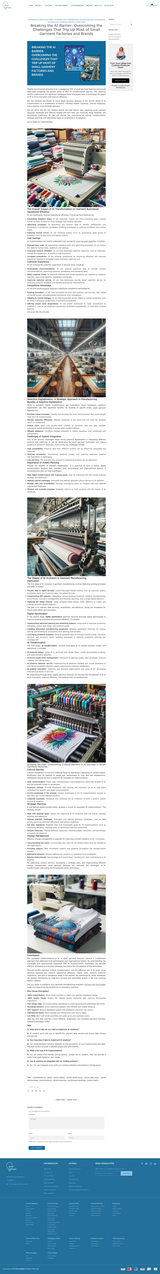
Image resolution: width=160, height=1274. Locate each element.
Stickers (50, 1241)
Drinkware (116, 1203)
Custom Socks (53, 1203)
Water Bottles (116, 1208)
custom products (99, 19)
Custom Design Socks (60, 19)
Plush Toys (29, 1241)
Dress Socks (51, 1218)
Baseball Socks (52, 1215)
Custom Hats (74, 1203)
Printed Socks (52, 1208)
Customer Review (77, 5)
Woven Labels (52, 1243)
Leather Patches (96, 1211)
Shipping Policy (49, 1179)
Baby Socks (51, 1231)
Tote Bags (51, 1258)
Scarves (28, 1220)
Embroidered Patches (97, 1206)
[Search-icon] (147, 5)
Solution (48, 5)
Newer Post (72, 1099)
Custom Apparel (32, 1203)
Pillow (28, 1243)
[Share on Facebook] (28, 1091)
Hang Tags (51, 1248)
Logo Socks (51, 1213)
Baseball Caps (73, 1206)
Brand (41, 19)
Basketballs (94, 1241)
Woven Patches (95, 1215)
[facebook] (142, 1164)
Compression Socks (54, 1222)
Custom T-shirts (80, 22)
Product (38, 5)
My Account (109, 5)
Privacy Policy (49, 1176)
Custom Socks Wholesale (67, 22)
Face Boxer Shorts (31, 1218)
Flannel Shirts (30, 1208)
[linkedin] (155, 1164)
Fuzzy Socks (51, 1224)
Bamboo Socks (52, 1227)
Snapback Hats (74, 1208)
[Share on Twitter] (32, 1091)
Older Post (60, 1099)
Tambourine (94, 1243)
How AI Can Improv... (115, 36)
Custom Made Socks (73, 19)
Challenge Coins (74, 1246)
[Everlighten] (11, 1168)
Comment (32, 1114)
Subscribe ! (126, 1173)
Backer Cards (52, 1246)
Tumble (114, 1211)
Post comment (36, 1148)
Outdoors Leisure (97, 1238)
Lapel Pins (72, 1241)
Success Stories (61, 5)
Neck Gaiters (30, 1222)
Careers (72, 1176)
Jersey (28, 1206)
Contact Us (48, 1172)
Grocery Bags (52, 1256)
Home (31, 5)
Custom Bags (52, 1253)
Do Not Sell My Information (79, 1190)
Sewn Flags (94, 1246)
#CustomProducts (33, 19)
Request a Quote (123, 5)
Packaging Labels (54, 1238)
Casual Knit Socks (53, 1206)
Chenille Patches (96, 1208)
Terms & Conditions (51, 1186)
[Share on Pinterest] (36, 1091)
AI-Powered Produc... (115, 34)
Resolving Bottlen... (115, 39)
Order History (74, 1179)
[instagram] (151, 1164)
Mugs (114, 1215)
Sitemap (72, 1183)
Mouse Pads (116, 1246)
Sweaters (29, 1215)
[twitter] (146, 1164)
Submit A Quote (75, 1169)
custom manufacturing (87, 19)
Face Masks (29, 1224)
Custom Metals (74, 1238)
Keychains (72, 1248)
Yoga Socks (51, 1229)
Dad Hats (72, 1213)
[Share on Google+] (40, 1091)
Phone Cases (116, 1241)
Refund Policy (49, 1183)
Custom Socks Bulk (53, 22)
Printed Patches (96, 1213)
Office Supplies (31, 1253)
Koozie (114, 1206)
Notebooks (29, 1258)
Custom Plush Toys (33, 1238)
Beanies (71, 1215)
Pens (27, 1256)
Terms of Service (50, 1190)
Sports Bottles (117, 1213)
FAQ (70, 1172)
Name (30, 1133)
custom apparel (48, 19)
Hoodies (28, 1213)
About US (47, 1169)
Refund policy (49, 1193)
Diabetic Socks (52, 1233)
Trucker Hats (73, 1211)
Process (89, 5)
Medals (71, 1243)
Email (69, 1133)
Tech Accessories (118, 1238)
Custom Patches (97, 1203)
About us (98, 5)
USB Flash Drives (117, 1243)
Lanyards (29, 1260)
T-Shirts (28, 1211)
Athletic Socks (52, 1211)
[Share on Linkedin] (44, 1091)
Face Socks (51, 1220)
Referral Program (75, 1186)
